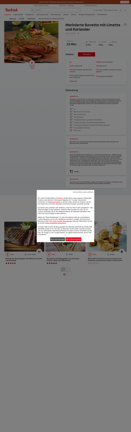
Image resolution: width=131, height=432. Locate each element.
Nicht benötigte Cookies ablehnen (83, 192)
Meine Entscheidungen (58, 239)
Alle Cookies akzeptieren (73, 239)
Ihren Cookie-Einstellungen (62, 221)
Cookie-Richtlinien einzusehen (55, 223)
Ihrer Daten (56, 202)
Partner (60, 198)
